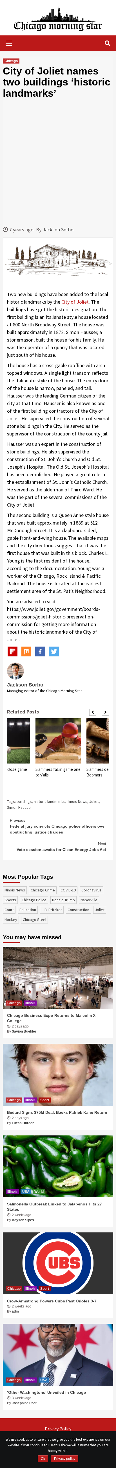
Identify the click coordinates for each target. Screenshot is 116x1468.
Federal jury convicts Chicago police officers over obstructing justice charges (58, 826)
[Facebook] (40, 651)
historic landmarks (49, 801)
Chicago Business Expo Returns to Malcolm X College (51, 1018)
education (27, 909)
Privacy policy (64, 1459)
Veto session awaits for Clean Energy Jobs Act (61, 846)
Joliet (94, 801)
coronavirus (91, 890)
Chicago (11, 61)
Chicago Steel (34, 919)
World (39, 1192)
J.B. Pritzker (52, 909)
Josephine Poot (24, 1403)
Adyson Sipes (23, 1220)
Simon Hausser (19, 807)
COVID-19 (68, 890)
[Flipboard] (12, 651)
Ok (43, 1459)
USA (26, 1192)
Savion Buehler (24, 1031)
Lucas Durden (23, 1123)
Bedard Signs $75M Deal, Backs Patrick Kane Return (57, 1112)
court (9, 909)
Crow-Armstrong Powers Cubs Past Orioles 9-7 (52, 1301)
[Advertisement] (58, 162)
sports (10, 899)
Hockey (11, 919)
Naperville (89, 899)
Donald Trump (63, 899)
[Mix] (26, 651)
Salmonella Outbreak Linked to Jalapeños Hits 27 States (54, 1207)
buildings (24, 801)
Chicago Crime (43, 890)
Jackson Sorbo (58, 229)
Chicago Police (34, 899)
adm (15, 1311)
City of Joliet (75, 302)
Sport (44, 1100)
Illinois (30, 1003)
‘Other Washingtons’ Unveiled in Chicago (46, 1392)
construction (78, 909)
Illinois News (77, 801)
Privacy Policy (58, 1428)
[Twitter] (54, 651)
